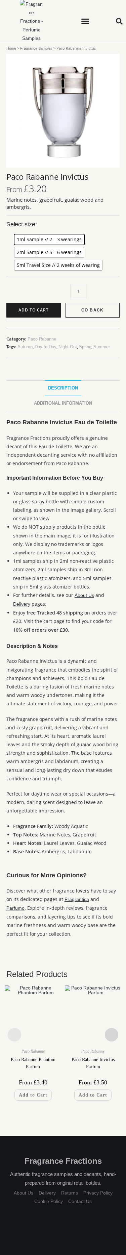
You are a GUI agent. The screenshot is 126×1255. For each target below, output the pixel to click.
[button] (85, 21)
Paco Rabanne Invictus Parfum (93, 1063)
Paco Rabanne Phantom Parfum (33, 1063)
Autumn (25, 346)
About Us (84, 595)
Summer (101, 346)
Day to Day (45, 346)
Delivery (21, 604)
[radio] (49, 239)
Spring (85, 346)
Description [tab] (63, 388)
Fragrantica (77, 899)
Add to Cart (33, 310)
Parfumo (15, 908)
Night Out (67, 346)
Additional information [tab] (63, 403)
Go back (92, 310)
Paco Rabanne (42, 339)
